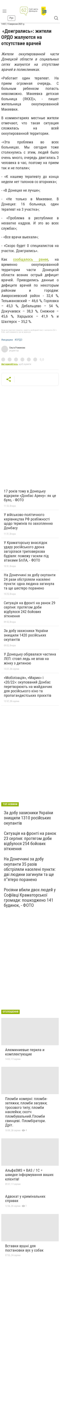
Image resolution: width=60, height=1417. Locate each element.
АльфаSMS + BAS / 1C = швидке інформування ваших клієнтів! (29, 1174)
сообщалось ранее (30, 259)
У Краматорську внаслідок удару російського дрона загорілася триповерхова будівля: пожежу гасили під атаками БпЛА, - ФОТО (26, 551)
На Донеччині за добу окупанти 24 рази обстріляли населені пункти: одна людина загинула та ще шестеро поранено (30, 581)
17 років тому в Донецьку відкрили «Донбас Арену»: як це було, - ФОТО (30, 495)
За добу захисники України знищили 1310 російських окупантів (28, 818)
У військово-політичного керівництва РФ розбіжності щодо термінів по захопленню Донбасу (28, 521)
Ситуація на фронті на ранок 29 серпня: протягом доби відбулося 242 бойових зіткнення (29, 609)
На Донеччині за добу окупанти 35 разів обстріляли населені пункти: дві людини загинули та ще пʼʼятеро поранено (30, 869)
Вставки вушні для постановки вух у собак (24, 1248)
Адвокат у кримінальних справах (25, 1198)
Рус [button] (11, 18)
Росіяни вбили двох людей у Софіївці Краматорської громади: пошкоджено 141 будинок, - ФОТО (30, 897)
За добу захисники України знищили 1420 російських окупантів (26, 635)
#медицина (7, 339)
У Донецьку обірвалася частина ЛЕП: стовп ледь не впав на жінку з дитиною (30, 658)
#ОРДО (18, 339)
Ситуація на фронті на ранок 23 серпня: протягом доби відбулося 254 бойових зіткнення (30, 841)
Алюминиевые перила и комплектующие (24, 1052)
